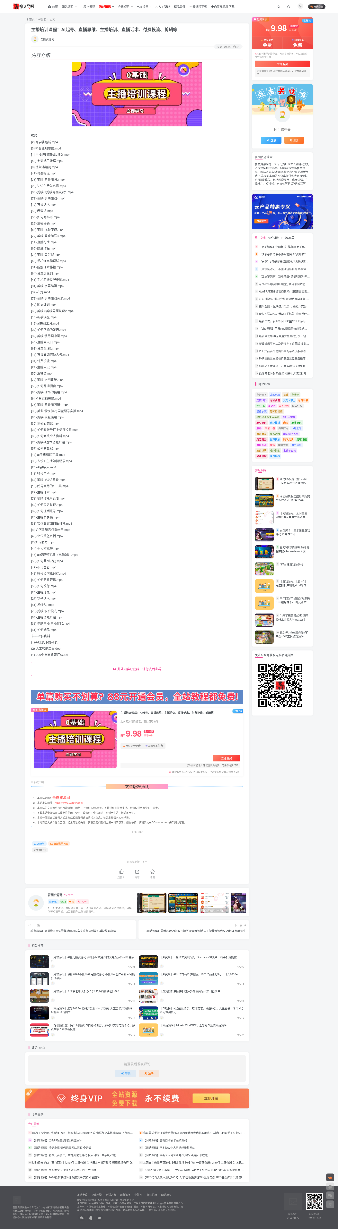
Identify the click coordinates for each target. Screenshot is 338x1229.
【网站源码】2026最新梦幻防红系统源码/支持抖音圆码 (66, 1177)
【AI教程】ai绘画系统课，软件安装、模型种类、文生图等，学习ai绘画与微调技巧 (201, 1010)
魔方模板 (275, 439)
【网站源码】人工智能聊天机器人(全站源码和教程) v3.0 (85, 991)
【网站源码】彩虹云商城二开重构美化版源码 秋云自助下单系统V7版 (74, 1155)
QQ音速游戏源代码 (291, 564)
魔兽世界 (261, 450)
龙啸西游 (275, 400)
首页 (54, 6)
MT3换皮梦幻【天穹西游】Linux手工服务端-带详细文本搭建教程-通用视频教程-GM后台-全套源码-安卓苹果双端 (100, 1162)
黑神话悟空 (276, 411)
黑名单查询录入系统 (267, 417)
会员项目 (124, 6)
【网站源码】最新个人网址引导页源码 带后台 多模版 (175, 1155)
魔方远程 (275, 434)
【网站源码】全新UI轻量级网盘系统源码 (57, 1140)
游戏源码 (260, 470)
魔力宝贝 (296, 445)
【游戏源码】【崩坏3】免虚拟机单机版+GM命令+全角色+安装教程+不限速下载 (292, 587)
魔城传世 (283, 445)
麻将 (259, 428)
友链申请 (82, 1194)
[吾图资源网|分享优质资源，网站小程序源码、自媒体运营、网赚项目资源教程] (23, 6)
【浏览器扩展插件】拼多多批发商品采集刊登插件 (190, 991)
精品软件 (180, 6)
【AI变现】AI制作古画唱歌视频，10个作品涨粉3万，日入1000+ (199, 974)
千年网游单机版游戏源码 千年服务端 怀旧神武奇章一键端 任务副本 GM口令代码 (293, 602)
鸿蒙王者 (270, 428)
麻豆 (285, 422)
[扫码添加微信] (330, 1195)
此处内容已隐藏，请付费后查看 (138, 669)
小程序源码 (88, 6)
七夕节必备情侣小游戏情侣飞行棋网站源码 (285, 254)
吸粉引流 (273, 238)
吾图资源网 (47, 39)
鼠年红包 (297, 406)
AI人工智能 (163, 6)
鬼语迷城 (261, 456)
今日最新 (33, 1124)
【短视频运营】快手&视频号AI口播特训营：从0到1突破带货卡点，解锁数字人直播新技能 (93, 1027)
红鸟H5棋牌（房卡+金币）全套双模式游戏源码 (291, 481)
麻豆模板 (275, 422)
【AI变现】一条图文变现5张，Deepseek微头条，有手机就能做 (198, 957)
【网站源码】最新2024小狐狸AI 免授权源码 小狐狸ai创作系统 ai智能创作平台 (93, 976)
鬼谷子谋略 (289, 450)
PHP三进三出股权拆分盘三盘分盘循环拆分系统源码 (290, 358)
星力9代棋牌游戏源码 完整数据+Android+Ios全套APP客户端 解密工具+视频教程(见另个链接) (292, 553)
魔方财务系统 (290, 434)
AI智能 (42, 19)
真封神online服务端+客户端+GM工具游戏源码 (292, 634)
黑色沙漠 (261, 411)
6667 (55, 901)
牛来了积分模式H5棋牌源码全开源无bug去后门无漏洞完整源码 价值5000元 (292, 619)
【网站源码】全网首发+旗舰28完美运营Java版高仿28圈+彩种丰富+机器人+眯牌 (292, 519)
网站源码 (68, 6)
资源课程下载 (198, 6)
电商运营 (142, 6)
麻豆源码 (261, 422)
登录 (127, 1073)
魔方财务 (261, 439)
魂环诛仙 (275, 450)
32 (64, 901)
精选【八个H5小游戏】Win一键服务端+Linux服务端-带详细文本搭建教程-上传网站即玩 (85, 1133)
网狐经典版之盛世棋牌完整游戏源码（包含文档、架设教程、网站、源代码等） (293, 500)
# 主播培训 (40, 850)
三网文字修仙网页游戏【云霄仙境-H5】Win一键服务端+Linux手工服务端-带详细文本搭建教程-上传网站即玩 (209, 1162)
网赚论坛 (125, 1194)
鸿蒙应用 (283, 428)
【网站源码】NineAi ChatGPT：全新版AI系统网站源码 (193, 1025)
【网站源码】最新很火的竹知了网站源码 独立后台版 (64, 1170)
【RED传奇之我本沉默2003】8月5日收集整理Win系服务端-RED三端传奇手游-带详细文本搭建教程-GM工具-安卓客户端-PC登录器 (222, 1177)
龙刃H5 (260, 406)
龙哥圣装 (303, 400)
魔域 (272, 445)
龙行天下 (261, 394)
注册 (151, 1073)
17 (73, 901)
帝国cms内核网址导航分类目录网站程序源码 (286, 284)
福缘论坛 (151, 1194)
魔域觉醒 (302, 439)
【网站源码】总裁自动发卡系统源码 (165, 1140)
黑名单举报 (289, 417)
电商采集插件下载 (223, 6)
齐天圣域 (284, 406)
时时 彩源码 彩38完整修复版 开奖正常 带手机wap (289, 299)
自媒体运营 (287, 238)
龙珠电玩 (275, 394)
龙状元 (295, 394)
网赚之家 (111, 1194)
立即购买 (226, 758)
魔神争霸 (261, 434)
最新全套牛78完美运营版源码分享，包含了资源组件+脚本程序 (297, 336)
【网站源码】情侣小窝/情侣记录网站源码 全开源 (61, 1147)
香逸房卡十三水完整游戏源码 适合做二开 (293, 532)
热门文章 (260, 238)
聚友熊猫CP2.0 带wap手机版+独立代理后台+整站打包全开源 (296, 314)
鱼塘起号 (296, 428)
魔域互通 (261, 445)
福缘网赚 (97, 1194)
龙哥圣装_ (289, 400)
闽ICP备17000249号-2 (122, 1199)
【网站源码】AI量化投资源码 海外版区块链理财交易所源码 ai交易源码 (92, 959)
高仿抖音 (275, 456)
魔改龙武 (288, 439)
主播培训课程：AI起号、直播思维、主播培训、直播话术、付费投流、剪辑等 (104, 29)
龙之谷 (272, 406)
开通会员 (318, 6)
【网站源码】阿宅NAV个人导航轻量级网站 (169, 1147)
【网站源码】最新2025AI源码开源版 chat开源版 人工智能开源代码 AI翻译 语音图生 (91, 1010)
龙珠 (285, 394)
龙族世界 (261, 400)
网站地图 (166, 1194)
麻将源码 (296, 422)
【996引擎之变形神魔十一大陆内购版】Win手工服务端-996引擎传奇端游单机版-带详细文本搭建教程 (204, 1170)
